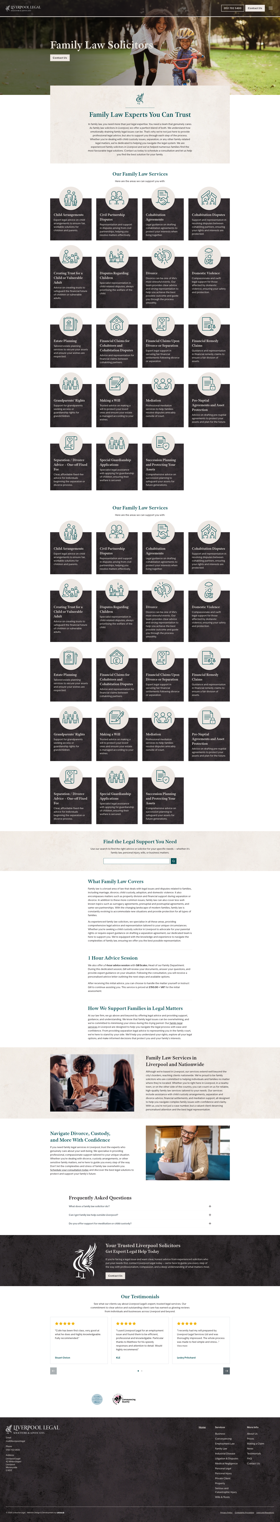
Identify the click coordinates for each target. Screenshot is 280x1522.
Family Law (221, 1448)
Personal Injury (223, 1473)
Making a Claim (255, 1443)
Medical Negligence (226, 1463)
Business (220, 1433)
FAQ (249, 1458)
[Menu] (270, 8)
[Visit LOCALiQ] (60, 1512)
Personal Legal (223, 1468)
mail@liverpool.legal (15, 1441)
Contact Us (253, 1463)
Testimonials (254, 1453)
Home (202, 1427)
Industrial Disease (225, 1453)
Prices (250, 1438)
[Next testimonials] (226, 1370)
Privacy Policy (226, 1512)
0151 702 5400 (13, 1450)
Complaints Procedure (244, 1512)
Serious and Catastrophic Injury (226, 1490)
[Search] (173, 861)
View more (182, 1346)
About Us (252, 1433)
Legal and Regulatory (265, 1512)
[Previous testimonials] (53, 1370)
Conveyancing (223, 1438)
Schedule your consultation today (69, 1170)
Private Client (222, 1478)
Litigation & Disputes (226, 1458)
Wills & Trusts (222, 1497)
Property (220, 1483)
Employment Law (225, 1443)
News (250, 1448)
